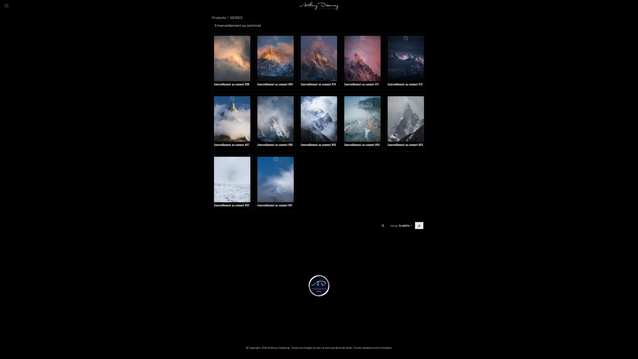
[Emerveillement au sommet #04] (362, 119)
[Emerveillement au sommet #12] (406, 58)
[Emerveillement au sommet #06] (275, 119)
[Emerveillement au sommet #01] (275, 179)
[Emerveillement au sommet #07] (232, 119)
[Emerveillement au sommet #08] (232, 58)
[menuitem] (238, 26)
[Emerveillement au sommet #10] (319, 58)
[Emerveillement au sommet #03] (406, 119)
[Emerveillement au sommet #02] (232, 179)
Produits (219, 18)
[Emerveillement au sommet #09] (275, 58)
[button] (383, 225)
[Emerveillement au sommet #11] (362, 58)
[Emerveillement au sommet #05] (319, 119)
